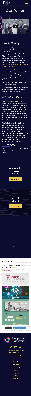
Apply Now (15, 206)
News (15, 376)
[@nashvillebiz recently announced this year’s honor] (15, 286)
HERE (10, 94)
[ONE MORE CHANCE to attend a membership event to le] (15, 312)
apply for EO (14, 101)
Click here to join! (17, 267)
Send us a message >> (15, 352)
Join (15, 373)
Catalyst (15, 379)
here (23, 111)
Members (15, 370)
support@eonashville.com (15, 350)
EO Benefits (15, 179)
